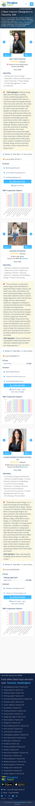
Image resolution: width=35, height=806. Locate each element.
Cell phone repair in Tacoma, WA (13, 693)
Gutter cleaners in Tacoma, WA (13, 720)
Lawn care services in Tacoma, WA (14, 738)
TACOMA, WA (13, 9)
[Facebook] (2, 796)
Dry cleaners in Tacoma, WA (12, 708)
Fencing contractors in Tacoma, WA (14, 711)
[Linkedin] (16, 796)
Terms (10, 798)
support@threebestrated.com (16, 789)
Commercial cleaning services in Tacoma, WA (17, 699)
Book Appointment (13, 168)
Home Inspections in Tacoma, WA (14, 759)
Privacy (4, 798)
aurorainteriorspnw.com (15, 381)
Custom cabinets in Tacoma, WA (13, 705)
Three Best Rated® (19, 802)
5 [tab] (20, 50)
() (22, 61)
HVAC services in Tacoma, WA (13, 729)
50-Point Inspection (23, 21)
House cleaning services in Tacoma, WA (16, 726)
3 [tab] (17, 50)
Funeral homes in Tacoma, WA (13, 714)
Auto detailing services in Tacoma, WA (15, 687)
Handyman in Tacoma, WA (11, 723)
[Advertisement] (17, 656)
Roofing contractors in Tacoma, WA (14, 762)
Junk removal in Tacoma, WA (12, 732)
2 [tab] (15, 50)
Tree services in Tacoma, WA (12, 770)
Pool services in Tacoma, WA (12, 756)
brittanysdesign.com (13, 177)
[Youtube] (13, 796)
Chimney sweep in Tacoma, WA (13, 696)
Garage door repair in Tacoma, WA (14, 717)
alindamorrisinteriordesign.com (16, 593)
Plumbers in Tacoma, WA (11, 744)
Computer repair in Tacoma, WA (13, 702)
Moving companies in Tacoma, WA (14, 747)
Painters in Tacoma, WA (10, 750)
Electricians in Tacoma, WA (11, 741)
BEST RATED (4, 9)
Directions (24, 258)
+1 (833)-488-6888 (13, 792)
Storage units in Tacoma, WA (12, 767)
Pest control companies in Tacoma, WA (15, 753)
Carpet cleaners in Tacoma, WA (13, 690)
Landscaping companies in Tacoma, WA (15, 735)
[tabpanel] (17, 42)
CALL (7, 55)
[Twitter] (5, 796)
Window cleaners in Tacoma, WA (13, 773)
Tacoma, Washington (19, 682)
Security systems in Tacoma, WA (13, 765)
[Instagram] (9, 796)
